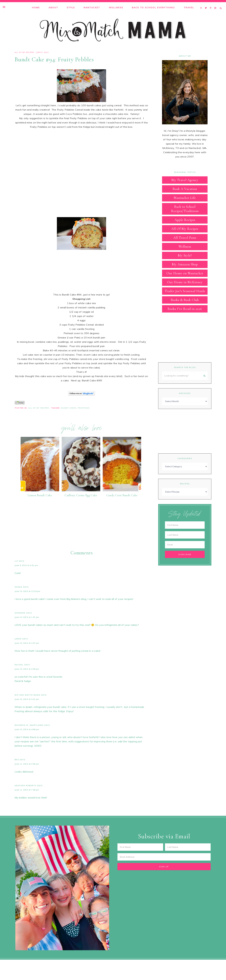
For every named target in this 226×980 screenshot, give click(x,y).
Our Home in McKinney (185, 282)
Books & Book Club (185, 300)
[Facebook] (202, 4)
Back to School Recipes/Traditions (185, 209)
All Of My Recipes (24, 52)
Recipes (185, 484)
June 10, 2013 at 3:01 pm (27, 699)
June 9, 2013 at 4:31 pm (26, 565)
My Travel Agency (184, 180)
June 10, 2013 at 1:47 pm (27, 617)
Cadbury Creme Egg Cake (81, 495)
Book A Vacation (185, 189)
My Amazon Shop (185, 264)
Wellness (184, 247)
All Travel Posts (184, 238)
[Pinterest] (211, 4)
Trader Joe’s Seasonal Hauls (185, 291)
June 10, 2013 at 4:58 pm (27, 729)
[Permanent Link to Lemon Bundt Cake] (40, 490)
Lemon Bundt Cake (40, 495)
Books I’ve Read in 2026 (185, 309)
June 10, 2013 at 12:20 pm (27, 591)
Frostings (83, 408)
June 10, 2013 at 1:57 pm (27, 643)
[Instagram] (216, 4)
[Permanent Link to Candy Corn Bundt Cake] (122, 490)
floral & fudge (23, 681)
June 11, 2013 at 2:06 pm (27, 764)
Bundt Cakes (68, 408)
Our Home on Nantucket (185, 273)
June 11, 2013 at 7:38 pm (27, 790)
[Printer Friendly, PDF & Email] (20, 402)
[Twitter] (207, 4)
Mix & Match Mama (113, 30)
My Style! (185, 255)
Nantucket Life (185, 198)
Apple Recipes (184, 220)
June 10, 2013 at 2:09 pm (27, 669)
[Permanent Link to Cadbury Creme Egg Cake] (81, 490)
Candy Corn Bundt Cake (122, 495)
